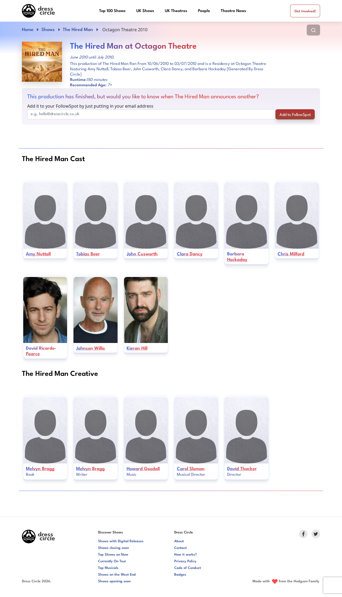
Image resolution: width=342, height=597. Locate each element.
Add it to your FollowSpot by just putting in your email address (90, 106)
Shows (48, 30)
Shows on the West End (117, 574)
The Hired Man (78, 30)
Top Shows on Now (113, 554)
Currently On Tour (112, 561)
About (179, 541)
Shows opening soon (114, 581)
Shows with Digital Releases (120, 541)
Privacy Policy (185, 561)
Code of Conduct (187, 568)
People (204, 11)
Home (27, 30)
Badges (180, 574)
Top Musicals (108, 568)
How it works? (185, 554)
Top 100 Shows (112, 11)
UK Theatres (176, 11)
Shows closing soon (113, 548)
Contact (180, 548)
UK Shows (145, 11)
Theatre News (233, 11)
